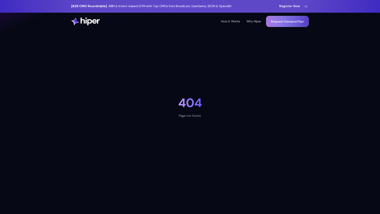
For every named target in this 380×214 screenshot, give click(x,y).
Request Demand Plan (287, 21)
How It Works (230, 21)
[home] (85, 21)
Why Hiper (253, 21)
